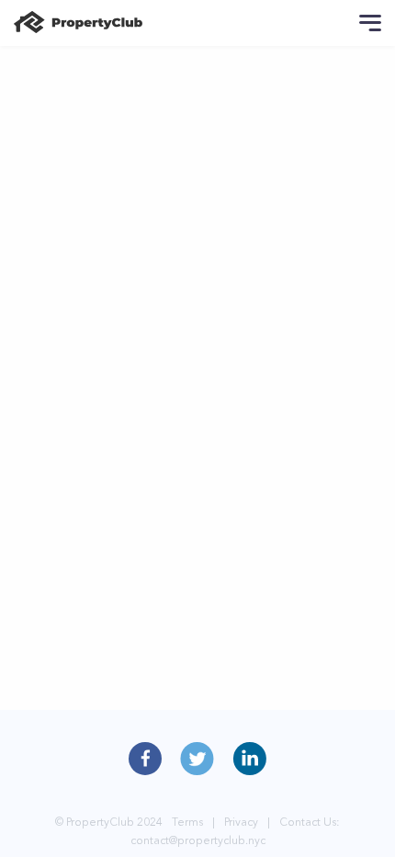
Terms (187, 821)
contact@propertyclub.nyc (197, 840)
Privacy (241, 821)
